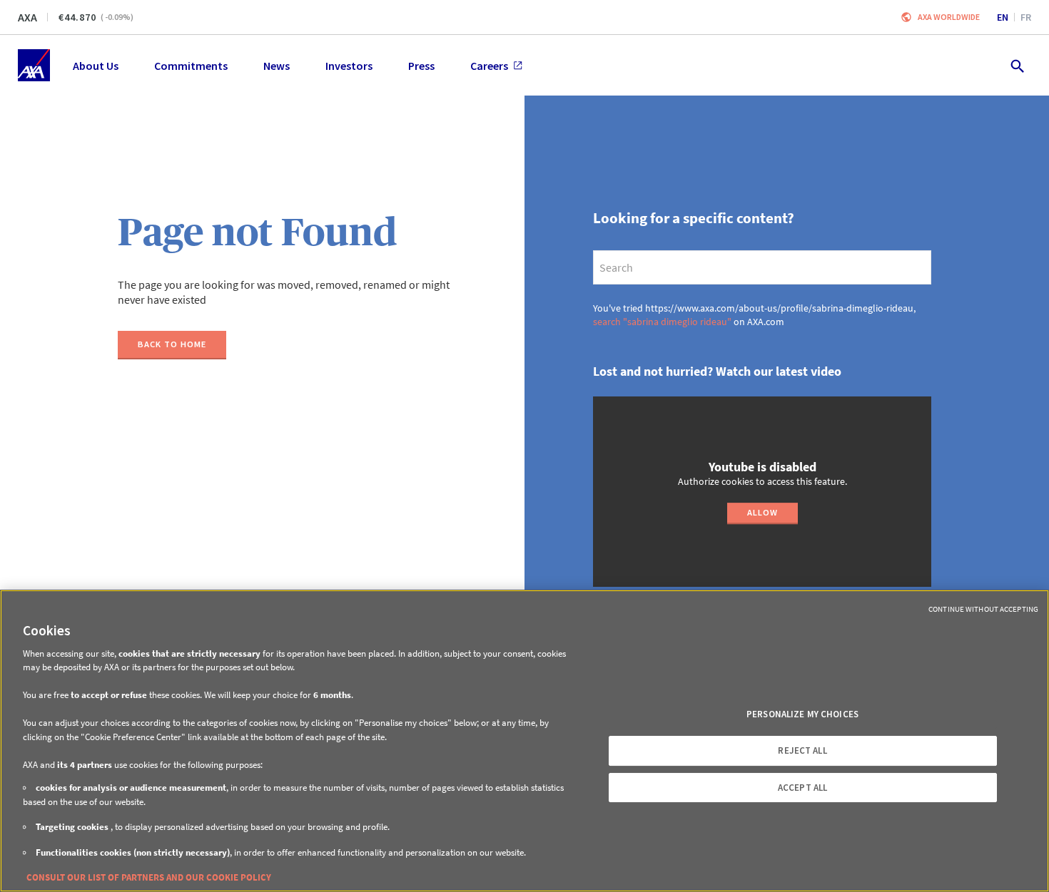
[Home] (34, 65)
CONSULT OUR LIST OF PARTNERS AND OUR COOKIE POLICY (148, 877)
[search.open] (1016, 65)
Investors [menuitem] (349, 65)
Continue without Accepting (983, 609)
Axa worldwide (949, 16)
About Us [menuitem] (95, 65)
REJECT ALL (802, 750)
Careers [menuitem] (489, 65)
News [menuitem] (276, 65)
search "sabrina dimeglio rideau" (662, 321)
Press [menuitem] (421, 65)
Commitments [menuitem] (191, 65)
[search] (762, 267)
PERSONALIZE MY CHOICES (802, 714)
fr (1025, 17)
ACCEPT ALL (802, 787)
